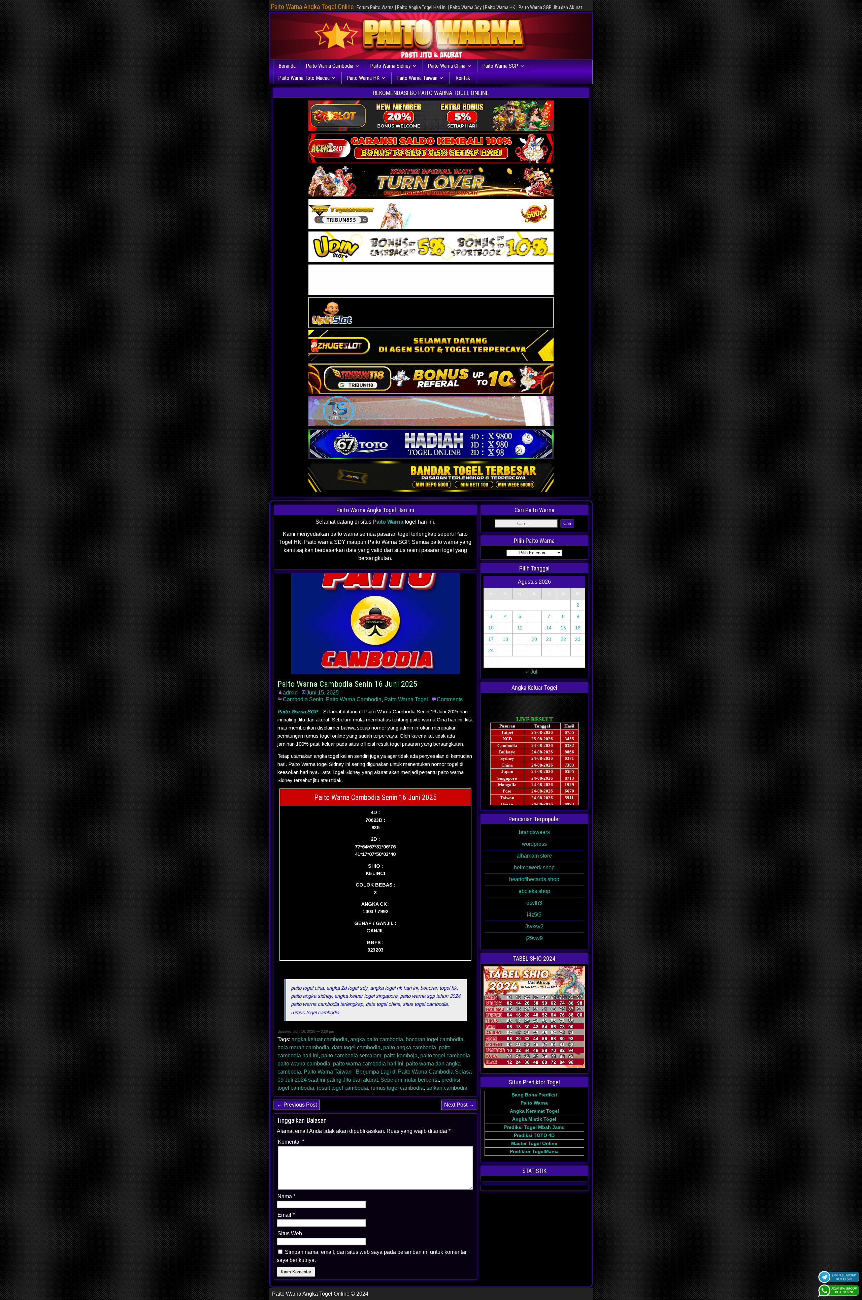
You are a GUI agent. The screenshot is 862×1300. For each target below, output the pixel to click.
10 (491, 627)
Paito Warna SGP (500, 66)
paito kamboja (401, 1055)
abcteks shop (534, 891)
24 (491, 650)
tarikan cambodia (446, 1088)
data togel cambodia (356, 1047)
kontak (463, 78)
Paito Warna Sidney (390, 66)
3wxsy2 (534, 926)
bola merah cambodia (303, 1047)
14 (549, 627)
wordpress (534, 844)
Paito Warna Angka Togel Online (312, 7)
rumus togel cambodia (397, 1088)
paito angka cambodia (409, 1047)
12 (520, 627)
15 (563, 627)
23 (578, 639)
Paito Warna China (446, 66)
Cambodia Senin (303, 699)
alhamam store (534, 856)
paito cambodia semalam (351, 1055)
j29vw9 (534, 938)
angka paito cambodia (376, 1039)
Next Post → (459, 1105)
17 (491, 639)
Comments (450, 699)
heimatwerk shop (534, 867)
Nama (286, 1196)
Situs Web (289, 1233)
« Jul (531, 672)
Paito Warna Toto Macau (304, 78)
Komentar (291, 1142)
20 (534, 639)
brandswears (534, 832)
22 (563, 639)
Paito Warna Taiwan (416, 78)
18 (505, 639)
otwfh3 (534, 903)
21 (549, 639)
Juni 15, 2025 (322, 692)
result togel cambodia (342, 1088)
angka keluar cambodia (319, 1039)
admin (290, 692)
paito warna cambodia (303, 1063)
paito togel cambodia (445, 1055)
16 (578, 627)
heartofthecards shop (534, 879)
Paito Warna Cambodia (329, 66)
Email (286, 1215)
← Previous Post (297, 1105)
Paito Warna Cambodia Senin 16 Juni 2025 (347, 684)
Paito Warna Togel (406, 699)
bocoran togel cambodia (434, 1039)
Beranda (287, 66)
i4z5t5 (534, 915)
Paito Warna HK (362, 78)
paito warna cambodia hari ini (368, 1063)
